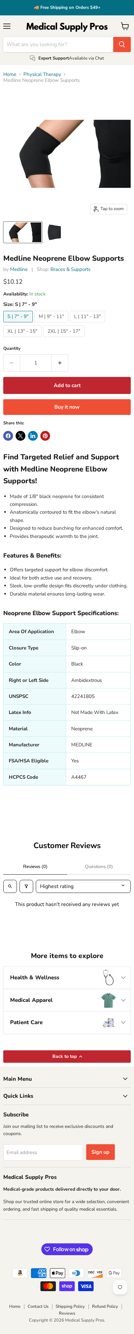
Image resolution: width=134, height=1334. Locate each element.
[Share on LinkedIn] (33, 436)
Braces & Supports (70, 269)
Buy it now (67, 407)
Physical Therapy (42, 74)
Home (9, 74)
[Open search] (10, 886)
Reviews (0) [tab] (35, 866)
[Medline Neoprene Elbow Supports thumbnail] (23, 232)
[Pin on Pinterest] (45, 436)
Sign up (100, 1152)
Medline (19, 269)
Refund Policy (105, 1306)
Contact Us (38, 1306)
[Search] (122, 44)
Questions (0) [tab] (99, 866)
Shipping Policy (70, 1306)
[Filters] (26, 886)
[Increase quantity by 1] (60, 362)
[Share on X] (20, 436)
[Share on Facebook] (8, 436)
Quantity (11, 348)
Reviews (67, 1313)
